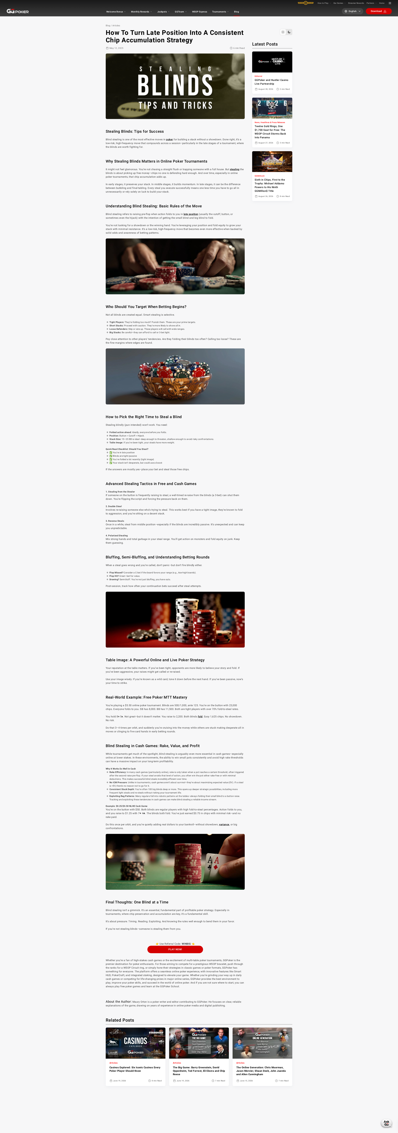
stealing (234, 169)
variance (224, 824)
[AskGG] (386, 1123)
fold (200, 716)
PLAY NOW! (175, 949)
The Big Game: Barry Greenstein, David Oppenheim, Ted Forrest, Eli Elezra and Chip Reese (199, 1071)
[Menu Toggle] (390, 3)
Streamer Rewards (356, 3)
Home (381, 3)
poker (169, 139)
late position (191, 214)
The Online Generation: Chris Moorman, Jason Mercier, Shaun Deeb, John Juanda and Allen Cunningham (261, 1071)
